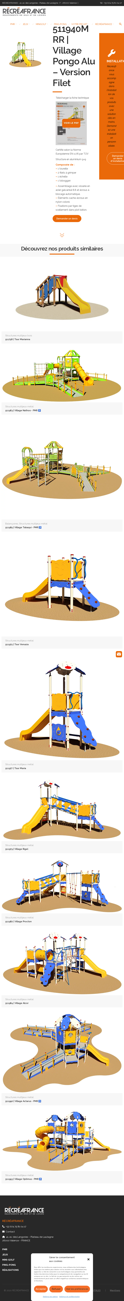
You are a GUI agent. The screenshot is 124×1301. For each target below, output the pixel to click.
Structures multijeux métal (19, 406)
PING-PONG (9, 1265)
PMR (4, 1249)
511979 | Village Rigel (16, 849)
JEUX (5, 1254)
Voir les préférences (77, 1289)
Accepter (41, 1289)
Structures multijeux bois (18, 335)
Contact (10, 1231)
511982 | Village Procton (18, 921)
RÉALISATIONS (10, 1270)
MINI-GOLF (8, 1259)
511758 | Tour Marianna (17, 339)
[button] (88, 1259)
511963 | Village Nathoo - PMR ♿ (23, 410)
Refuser (56, 1289)
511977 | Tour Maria (15, 768)
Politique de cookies (50, 1296)
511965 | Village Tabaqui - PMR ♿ (23, 527)
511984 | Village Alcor (17, 1003)
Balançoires (11, 523)
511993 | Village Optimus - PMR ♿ (23, 1179)
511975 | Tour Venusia (17, 644)
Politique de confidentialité (69, 1296)
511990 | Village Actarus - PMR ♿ (23, 1101)
